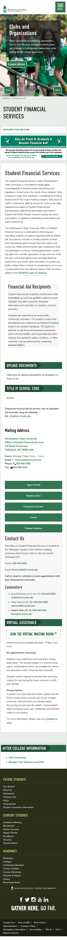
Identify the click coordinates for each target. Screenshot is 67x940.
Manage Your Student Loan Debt (26, 762)
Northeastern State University (21, 438)
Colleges (7, 861)
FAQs (6, 800)
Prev (8, 90)
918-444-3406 (41, 602)
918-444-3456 (23, 463)
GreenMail (13, 298)
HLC (58, 929)
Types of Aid (33, 485)
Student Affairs (16, 345)
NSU (14, 8)
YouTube (39, 899)
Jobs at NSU (24, 922)
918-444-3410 (39, 610)
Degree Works (10, 832)
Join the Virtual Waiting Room (32, 634)
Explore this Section (16, 129)
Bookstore (8, 858)
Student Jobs (33, 495)
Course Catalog (11, 868)
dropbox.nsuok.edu (20, 416)
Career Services (11, 829)
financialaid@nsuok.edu (28, 460)
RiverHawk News (11, 882)
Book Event (39, 922)
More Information (21, 61)
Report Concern (11, 933)
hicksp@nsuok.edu (21, 614)
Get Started (8, 786)
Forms (33, 517)
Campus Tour (9, 797)
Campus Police (28, 926)
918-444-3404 (48, 593)
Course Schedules (12, 872)
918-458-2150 (20, 467)
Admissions (8, 793)
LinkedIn (46, 899)
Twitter (27, 899)
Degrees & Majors (12, 875)
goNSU (37, 298)
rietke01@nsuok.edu (22, 597)
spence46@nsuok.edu (23, 605)
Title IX (48, 929)
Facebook (21, 899)
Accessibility (35, 929)
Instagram (33, 899)
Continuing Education (13, 865)
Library (6, 879)
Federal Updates (33, 528)
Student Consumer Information (18, 807)
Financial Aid (9, 804)
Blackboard (8, 825)
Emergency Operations (14, 929)
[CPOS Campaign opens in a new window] (33, 158)
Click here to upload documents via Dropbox (31, 375)
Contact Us (51, 719)
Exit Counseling (17, 757)
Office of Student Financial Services (24, 442)
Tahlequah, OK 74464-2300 (19, 449)
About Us (7, 790)
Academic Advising (12, 822)
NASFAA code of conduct (33, 272)
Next (57, 90)
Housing (7, 839)
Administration (10, 926)
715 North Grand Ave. (16, 446)
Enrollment (8, 836)
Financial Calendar (33, 506)
